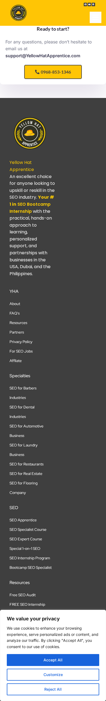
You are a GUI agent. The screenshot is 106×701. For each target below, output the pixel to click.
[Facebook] (85, 4)
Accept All (53, 660)
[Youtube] (89, 4)
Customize (53, 674)
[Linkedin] (93, 4)
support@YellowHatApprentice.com (42, 55)
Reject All (53, 689)
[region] (53, 655)
